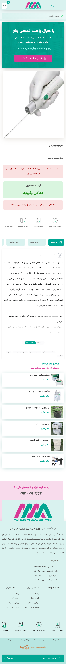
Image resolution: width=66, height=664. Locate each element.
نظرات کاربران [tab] (34, 242)
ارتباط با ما (35, 598)
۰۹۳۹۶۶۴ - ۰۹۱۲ (30, 493)
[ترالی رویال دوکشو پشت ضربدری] (57, 412)
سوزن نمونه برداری (20, 352)
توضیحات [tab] (54, 242)
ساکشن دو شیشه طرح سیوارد (38, 391)
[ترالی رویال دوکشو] (57, 428)
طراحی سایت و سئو (38, 647)
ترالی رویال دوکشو (43, 424)
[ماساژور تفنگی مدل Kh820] (57, 461)
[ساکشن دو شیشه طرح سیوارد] (57, 396)
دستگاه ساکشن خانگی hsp (40, 375)
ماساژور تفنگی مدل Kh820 (40, 456)
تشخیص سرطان (48, 352)
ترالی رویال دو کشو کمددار (40, 440)
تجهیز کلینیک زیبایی (31, 607)
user (4, 5)
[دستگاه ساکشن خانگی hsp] (57, 380)
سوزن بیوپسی (34, 352)
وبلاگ (36, 593)
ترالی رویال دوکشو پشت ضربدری (38, 407)
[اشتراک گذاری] (59, 133)
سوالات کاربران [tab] (13, 242)
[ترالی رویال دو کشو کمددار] (57, 445)
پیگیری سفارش (33, 603)
